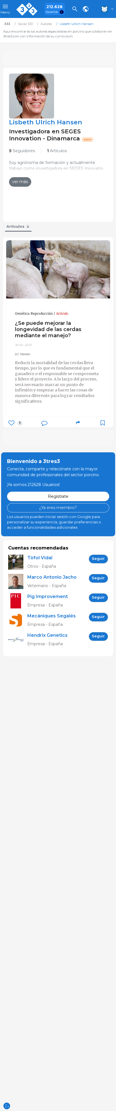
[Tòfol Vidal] (17, 562)
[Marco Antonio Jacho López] (17, 581)
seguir (98, 558)
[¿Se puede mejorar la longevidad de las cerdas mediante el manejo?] (58, 269)
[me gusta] (11, 423)
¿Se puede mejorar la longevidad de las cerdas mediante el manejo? (48, 329)
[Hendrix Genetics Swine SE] (17, 639)
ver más (20, 181)
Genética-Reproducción (34, 314)
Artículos (57, 150)
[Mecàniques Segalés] (17, 620)
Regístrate (58, 496)
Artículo (62, 314)
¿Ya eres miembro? (58, 507)
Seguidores (22, 150)
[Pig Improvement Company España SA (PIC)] (17, 601)
